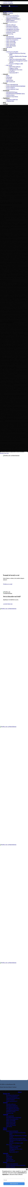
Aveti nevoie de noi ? (11, 22)
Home (5, 13)
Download (6, 90)
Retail (7, 75)
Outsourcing (9, 34)
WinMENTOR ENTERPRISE (13, 38)
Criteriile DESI (10, 101)
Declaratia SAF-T (14, 72)
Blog (4, 102)
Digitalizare (6, 98)
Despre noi (6, 14)
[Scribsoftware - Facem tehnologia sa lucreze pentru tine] (9, 6)
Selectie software (11, 25)
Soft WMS (9, 47)
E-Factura (12, 71)
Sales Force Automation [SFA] (17, 59)
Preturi (5, 83)
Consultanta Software (12, 28)
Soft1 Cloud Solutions (12, 40)
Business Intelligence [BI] (16, 63)
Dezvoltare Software (11, 26)
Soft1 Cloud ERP (10, 41)
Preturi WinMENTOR (12, 84)
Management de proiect (12, 29)
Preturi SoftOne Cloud (12, 89)
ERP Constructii (10, 81)
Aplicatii (5, 35)
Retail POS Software (14, 66)
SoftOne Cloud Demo (12, 96)
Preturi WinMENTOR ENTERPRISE (15, 86)
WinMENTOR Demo (11, 92)
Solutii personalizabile (12, 51)
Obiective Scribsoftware (12, 19)
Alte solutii (9, 65)
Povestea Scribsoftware (12, 16)
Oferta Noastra (10, 20)
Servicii (5, 23)
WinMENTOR (10, 37)
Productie (9, 78)
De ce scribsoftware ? (12, 17)
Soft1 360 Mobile (11, 45)
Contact (5, 104)
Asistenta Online (10, 32)
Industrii (5, 74)
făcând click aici (4, 453)
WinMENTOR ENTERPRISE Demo (15, 93)
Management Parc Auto (15, 69)
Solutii (5, 50)
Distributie (9, 77)
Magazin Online (13, 68)
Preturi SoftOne (10, 87)
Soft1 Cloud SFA (10, 44)
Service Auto (9, 80)
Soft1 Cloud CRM (11, 43)
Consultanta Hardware (12, 31)
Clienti (5, 48)
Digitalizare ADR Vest (12, 99)
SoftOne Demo (10, 95)
